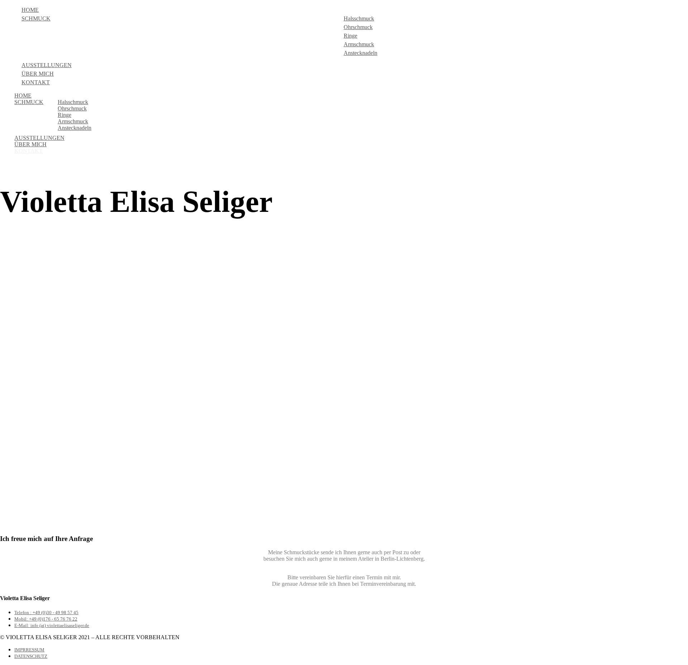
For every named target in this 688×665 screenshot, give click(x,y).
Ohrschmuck (358, 27)
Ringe (350, 36)
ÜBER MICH (38, 74)
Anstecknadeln (360, 53)
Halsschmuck (359, 18)
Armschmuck (359, 44)
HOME (30, 10)
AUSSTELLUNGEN (47, 65)
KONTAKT (36, 82)
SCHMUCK (36, 18)
